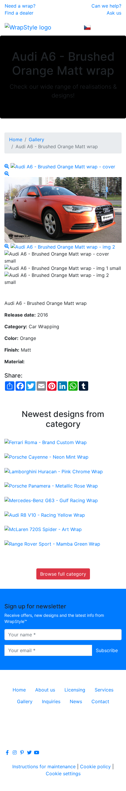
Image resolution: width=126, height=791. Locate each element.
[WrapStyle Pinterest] (22, 752)
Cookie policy (95, 766)
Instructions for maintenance (44, 766)
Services (104, 690)
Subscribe (107, 650)
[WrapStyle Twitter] (29, 752)
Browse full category (63, 574)
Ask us (114, 13)
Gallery (36, 139)
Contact (100, 701)
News (76, 701)
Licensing (74, 690)
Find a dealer (19, 13)
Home (15, 139)
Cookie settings (63, 773)
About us (45, 690)
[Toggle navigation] (113, 27)
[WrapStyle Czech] (87, 27)
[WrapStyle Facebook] (7, 752)
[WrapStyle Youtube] (37, 752)
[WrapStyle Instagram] (15, 752)
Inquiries (51, 701)
